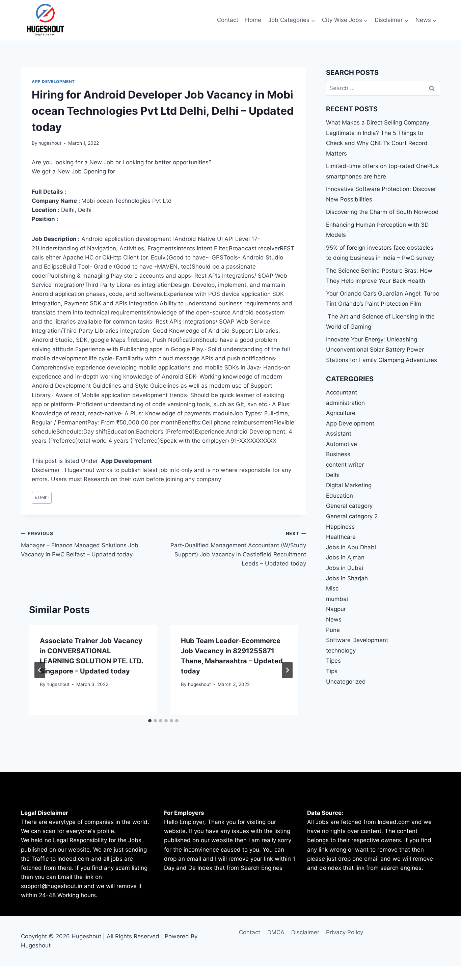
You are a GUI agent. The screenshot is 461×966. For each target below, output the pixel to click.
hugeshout (49, 143)
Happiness (340, 526)
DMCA (275, 932)
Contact (227, 20)
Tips (331, 671)
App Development (53, 81)
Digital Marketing (349, 485)
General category (349, 505)
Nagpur (336, 609)
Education (339, 495)
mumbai (337, 599)
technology (341, 650)
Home (253, 20)
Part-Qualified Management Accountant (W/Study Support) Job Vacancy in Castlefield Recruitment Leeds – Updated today (238, 549)
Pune (333, 630)
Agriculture (340, 413)
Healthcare (341, 536)
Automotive (341, 444)
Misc (332, 588)
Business (338, 454)
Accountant (341, 392)
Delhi (42, 497)
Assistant (338, 433)
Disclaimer (305, 932)
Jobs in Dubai (344, 567)
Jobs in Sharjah (347, 578)
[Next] (287, 670)
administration (345, 402)
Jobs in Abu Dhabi (351, 547)
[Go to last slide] (39, 670)
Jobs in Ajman (345, 557)
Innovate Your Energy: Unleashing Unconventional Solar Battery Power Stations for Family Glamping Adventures (381, 349)
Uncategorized (346, 681)
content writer (345, 464)
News (334, 619)
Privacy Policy (344, 932)
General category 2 (352, 516)
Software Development (357, 640)
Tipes (333, 660)
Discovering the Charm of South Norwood (382, 212)
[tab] (150, 720)
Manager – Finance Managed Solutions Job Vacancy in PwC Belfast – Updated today (79, 544)
